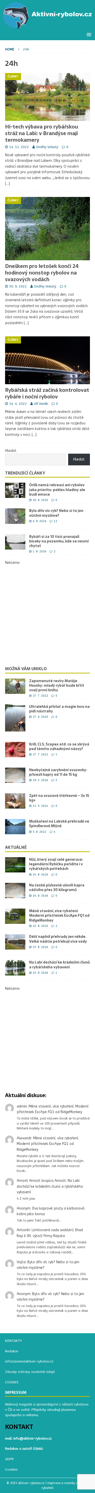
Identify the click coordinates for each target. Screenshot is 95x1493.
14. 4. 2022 (18, 404)
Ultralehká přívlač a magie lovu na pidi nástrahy (59, 709)
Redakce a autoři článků (24, 1449)
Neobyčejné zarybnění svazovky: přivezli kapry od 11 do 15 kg (58, 772)
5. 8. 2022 (39, 832)
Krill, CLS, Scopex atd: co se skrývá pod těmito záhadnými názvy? (59, 746)
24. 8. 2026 (40, 874)
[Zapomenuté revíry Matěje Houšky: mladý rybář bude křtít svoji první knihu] (15, 686)
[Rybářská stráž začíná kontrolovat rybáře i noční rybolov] (47, 360)
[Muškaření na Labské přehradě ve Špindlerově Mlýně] (15, 826)
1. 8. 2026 (39, 551)
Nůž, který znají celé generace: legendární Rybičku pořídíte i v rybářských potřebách (56, 864)
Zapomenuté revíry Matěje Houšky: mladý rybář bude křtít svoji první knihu (56, 685)
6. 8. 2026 (39, 521)
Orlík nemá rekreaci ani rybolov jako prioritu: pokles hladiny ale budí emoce (57, 489)
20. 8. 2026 (40, 500)
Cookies (11, 1469)
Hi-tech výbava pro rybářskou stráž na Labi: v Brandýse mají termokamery (41, 133)
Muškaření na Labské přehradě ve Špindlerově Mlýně (59, 824)
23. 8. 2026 (40, 926)
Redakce (11, 1351)
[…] (7, 183)
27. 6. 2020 (40, 717)
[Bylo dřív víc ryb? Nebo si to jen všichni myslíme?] (15, 516)
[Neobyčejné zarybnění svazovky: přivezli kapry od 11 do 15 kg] (15, 775)
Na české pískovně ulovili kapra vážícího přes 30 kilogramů (56, 887)
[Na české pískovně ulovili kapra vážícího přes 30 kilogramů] (15, 890)
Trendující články (25, 473)
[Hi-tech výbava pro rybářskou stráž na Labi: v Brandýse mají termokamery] (47, 97)
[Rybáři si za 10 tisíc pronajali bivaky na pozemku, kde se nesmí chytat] (15, 542)
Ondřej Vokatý (47, 147)
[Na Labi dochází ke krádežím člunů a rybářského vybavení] (15, 967)
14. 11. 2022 (19, 147)
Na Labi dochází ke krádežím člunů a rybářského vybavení (59, 964)
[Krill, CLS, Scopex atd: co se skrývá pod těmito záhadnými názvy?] (15, 749)
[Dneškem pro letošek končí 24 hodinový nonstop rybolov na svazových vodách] (47, 228)
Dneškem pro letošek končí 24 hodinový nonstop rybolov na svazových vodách (42, 272)
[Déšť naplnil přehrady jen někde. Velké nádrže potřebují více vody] (15, 942)
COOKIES (11, 1382)
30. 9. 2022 (18, 286)
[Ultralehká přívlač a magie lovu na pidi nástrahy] (15, 717)
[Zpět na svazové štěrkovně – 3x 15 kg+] (15, 801)
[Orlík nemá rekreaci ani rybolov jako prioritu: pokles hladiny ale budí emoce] (15, 490)
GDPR (9, 1459)
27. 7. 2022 (40, 695)
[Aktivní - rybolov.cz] (47, 26)
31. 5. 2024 (40, 806)
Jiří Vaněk (41, 404)
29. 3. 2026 (40, 780)
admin (22, 1106)
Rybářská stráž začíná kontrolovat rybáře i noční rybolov (47, 393)
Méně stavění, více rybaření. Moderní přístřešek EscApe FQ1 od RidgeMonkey (59, 915)
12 (55, 521)
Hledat (10, 451)
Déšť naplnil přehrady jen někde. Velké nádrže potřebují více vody (58, 939)
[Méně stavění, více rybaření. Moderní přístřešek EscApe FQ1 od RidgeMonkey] (15, 916)
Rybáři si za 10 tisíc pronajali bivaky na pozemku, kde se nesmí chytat (59, 541)
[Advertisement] (47, 613)
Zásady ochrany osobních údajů (30, 1372)
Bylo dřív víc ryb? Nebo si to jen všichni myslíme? (56, 513)
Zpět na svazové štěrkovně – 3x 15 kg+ (59, 798)
